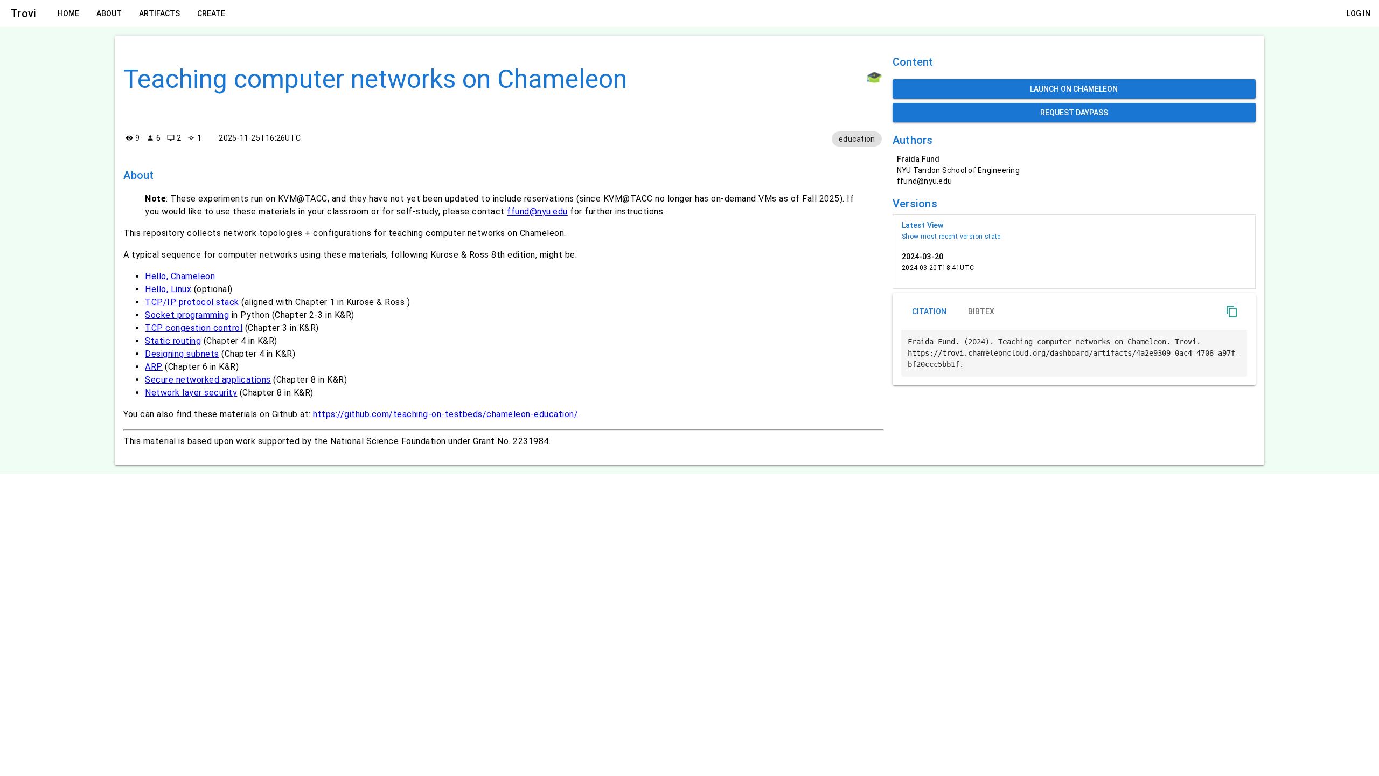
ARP (154, 367)
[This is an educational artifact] (874, 77)
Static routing (173, 341)
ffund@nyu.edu (537, 211)
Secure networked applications (208, 380)
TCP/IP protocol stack (192, 302)
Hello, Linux (168, 289)
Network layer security (191, 392)
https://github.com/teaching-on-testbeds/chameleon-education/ (445, 414)
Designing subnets (182, 354)
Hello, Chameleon (180, 276)
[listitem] (1074, 230)
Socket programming (187, 315)
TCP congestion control (193, 328)
